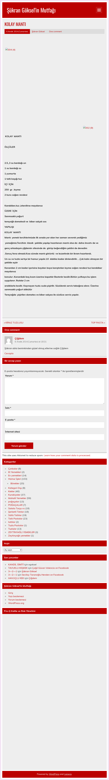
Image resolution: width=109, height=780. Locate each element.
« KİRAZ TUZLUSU (13, 322)
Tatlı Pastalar (15, 518)
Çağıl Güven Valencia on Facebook (50, 567)
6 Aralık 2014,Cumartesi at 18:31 (31, 341)
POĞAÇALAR (15, 505)
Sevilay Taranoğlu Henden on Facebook (43, 574)
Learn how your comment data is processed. (67, 455)
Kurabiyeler (14, 494)
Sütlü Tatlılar (15, 515)
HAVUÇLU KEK (16, 578)
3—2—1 (12, 571)
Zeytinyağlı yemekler (19, 535)
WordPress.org (16, 603)
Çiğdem (19, 338)
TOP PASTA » (98, 322)
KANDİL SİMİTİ (16, 564)
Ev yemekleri (15, 475)
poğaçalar (13, 501)
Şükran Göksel (38, 31)
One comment (55, 31)
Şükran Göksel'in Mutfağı (31, 10)
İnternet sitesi (12, 431)
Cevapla (9, 353)
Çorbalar (13, 468)
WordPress (54, 774)
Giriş (10, 592)
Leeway (68, 774)
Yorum (9, 375)
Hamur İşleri (14, 478)
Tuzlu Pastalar (15, 525)
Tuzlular (12, 528)
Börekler (15, 483)
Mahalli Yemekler (17, 498)
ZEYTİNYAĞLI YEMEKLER (21, 532)
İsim (8, 408)
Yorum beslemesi (17, 599)
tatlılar (11, 522)
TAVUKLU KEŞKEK (18, 567)
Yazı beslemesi (16, 596)
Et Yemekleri (14, 472)
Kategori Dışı (15, 487)
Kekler (11, 491)
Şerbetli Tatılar (16, 511)
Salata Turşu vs (16, 508)
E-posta (10, 420)
